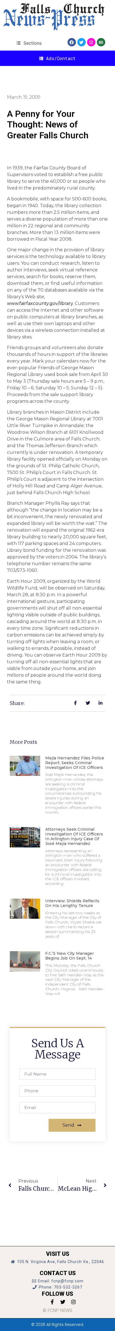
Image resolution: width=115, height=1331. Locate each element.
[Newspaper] (101, 42)
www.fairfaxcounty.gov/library (40, 303)
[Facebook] (72, 42)
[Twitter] (81, 42)
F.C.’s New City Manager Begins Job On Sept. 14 (69, 956)
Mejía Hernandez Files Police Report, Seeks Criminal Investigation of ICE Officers (74, 763)
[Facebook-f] (52, 1301)
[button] (29, 43)
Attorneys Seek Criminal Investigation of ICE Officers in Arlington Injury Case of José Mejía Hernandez (74, 836)
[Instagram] (91, 42)
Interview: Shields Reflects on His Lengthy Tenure (72, 903)
